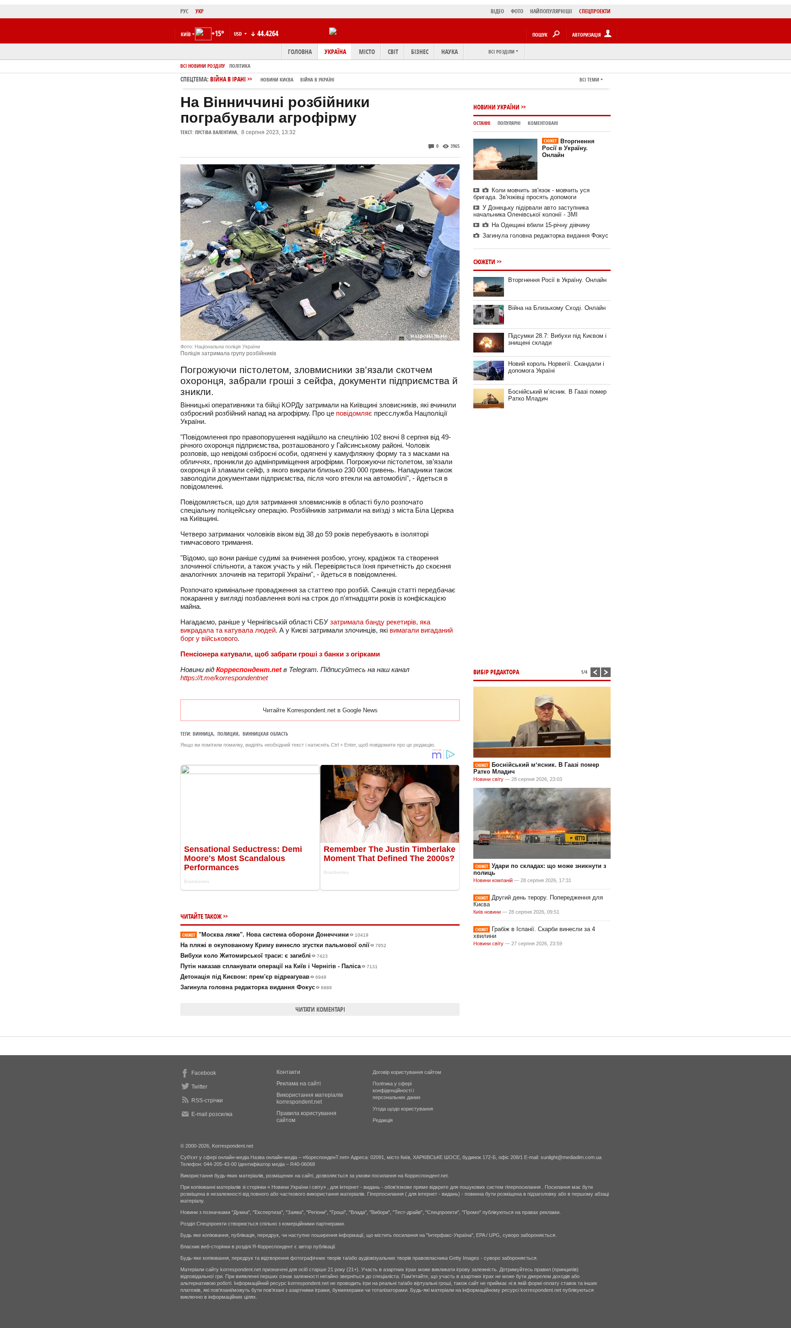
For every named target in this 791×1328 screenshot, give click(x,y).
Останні (481, 122)
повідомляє (355, 413)
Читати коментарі (320, 1009)
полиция (227, 733)
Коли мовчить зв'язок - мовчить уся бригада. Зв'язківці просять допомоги (531, 194)
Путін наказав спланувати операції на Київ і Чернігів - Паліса (279, 966)
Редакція (383, 1120)
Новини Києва (276, 79)
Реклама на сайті (298, 1083)
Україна (335, 51)
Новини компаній (493, 880)
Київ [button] (186, 34)
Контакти (288, 1072)
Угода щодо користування (403, 1108)
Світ (393, 51)
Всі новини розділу (202, 65)
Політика (239, 65)
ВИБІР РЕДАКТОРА (496, 671)
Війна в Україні (317, 79)
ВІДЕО (497, 11)
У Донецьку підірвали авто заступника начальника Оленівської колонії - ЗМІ (531, 211)
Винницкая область (265, 733)
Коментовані (543, 122)
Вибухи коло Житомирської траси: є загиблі (254, 955)
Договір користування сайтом (407, 1072)
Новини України (496, 107)
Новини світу (488, 779)
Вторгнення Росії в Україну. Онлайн (568, 148)
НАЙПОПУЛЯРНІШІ (551, 11)
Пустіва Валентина (216, 132)
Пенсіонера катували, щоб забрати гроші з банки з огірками (280, 654)
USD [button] (238, 33)
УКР (199, 11)
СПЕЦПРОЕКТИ (595, 11)
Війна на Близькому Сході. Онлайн (557, 307)
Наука (449, 51)
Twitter (199, 1087)
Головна (300, 51)
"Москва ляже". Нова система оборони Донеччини (275, 934)
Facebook (203, 1073)
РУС (184, 11)
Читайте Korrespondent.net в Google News (320, 710)
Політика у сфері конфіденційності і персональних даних (397, 1090)
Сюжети (484, 261)
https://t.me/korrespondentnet (224, 678)
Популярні (509, 122)
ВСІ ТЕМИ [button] (589, 79)
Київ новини (487, 912)
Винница (203, 733)
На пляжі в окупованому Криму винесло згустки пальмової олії (283, 945)
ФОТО (517, 11)
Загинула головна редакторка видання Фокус (256, 987)
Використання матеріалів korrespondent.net (309, 1098)
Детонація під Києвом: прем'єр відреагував (253, 976)
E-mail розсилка (212, 1114)
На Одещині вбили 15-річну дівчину (541, 225)
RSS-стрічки (207, 1100)
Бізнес (419, 51)
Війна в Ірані (272, 79)
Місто (367, 51)
